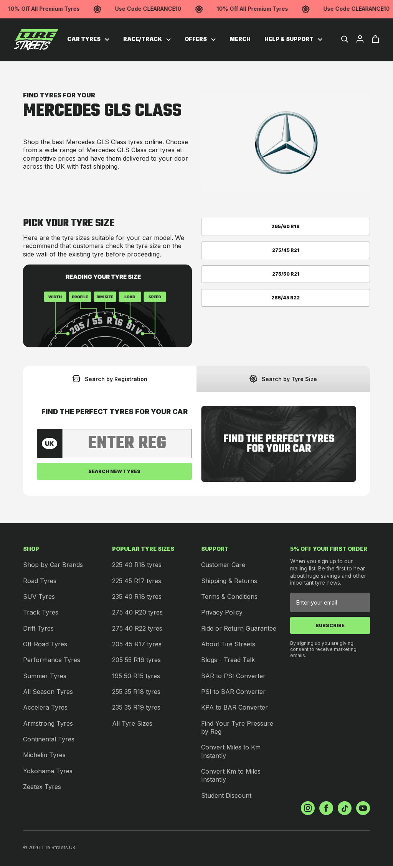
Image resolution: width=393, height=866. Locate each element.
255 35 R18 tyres (136, 691)
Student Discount (226, 795)
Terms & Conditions (229, 596)
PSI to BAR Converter (233, 691)
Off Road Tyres (45, 644)
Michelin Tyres (44, 755)
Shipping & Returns (229, 581)
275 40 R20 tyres (137, 612)
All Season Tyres (48, 691)
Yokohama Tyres (48, 771)
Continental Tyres (48, 739)
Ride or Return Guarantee (238, 628)
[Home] (36, 40)
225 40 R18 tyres (137, 565)
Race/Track (143, 39)
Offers (196, 39)
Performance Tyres (51, 660)
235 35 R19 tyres (136, 707)
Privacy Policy (222, 612)
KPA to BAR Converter (234, 707)
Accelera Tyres (45, 707)
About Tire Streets (228, 644)
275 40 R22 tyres (137, 628)
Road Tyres (39, 581)
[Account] (360, 39)
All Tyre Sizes (132, 723)
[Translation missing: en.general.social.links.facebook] (326, 808)
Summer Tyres (44, 676)
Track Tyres (40, 612)
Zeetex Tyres (42, 786)
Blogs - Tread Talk (228, 660)
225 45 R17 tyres (136, 581)
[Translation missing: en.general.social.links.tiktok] (345, 808)
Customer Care (223, 565)
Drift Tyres (38, 628)
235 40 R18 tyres (137, 596)
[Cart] (375, 39)
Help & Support (289, 39)
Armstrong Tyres (48, 723)
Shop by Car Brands (53, 565)
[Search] (344, 39)
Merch (240, 39)
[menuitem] (88, 39)
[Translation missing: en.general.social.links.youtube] (363, 808)
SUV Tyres (39, 596)
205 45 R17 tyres (137, 644)
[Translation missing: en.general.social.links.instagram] (308, 808)
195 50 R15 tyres (136, 676)
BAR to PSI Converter (233, 676)
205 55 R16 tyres (136, 660)
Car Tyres (84, 39)
